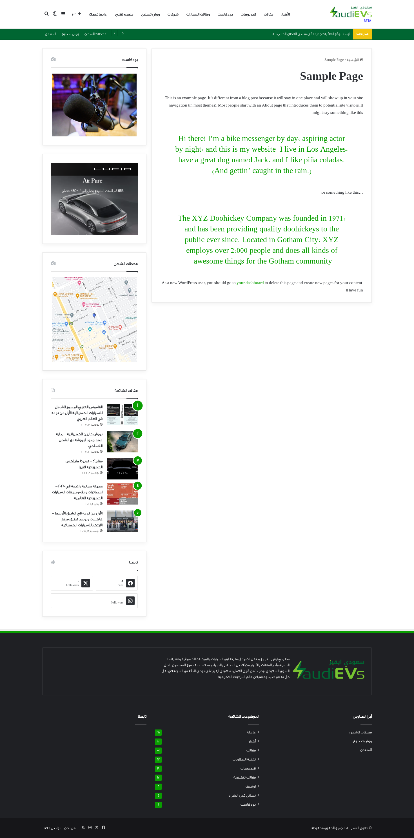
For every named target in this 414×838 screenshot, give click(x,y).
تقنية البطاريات (244, 759)
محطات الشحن (95, 34)
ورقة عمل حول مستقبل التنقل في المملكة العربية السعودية (307, 34)
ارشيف (251, 786)
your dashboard (250, 283)
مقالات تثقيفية (244, 777)
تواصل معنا (52, 828)
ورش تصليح (150, 14)
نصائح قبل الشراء (242, 795)
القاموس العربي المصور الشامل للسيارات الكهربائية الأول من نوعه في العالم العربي (77, 413)
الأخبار (285, 14)
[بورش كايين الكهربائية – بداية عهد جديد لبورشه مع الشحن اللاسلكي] (122, 441)
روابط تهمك (98, 14)
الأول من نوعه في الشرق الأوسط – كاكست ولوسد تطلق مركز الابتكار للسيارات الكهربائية (77, 519)
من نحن (69, 828)
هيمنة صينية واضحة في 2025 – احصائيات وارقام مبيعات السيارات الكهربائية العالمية (77, 492)
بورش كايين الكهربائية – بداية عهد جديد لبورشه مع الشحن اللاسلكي (79, 440)
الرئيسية (353, 60)
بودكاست (225, 14)
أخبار (252, 741)
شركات (173, 14)
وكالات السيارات (198, 14)
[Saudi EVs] (351, 14)
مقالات (268, 14)
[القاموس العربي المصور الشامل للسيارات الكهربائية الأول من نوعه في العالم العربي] (122, 414)
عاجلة (251, 732)
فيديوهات (248, 14)
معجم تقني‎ (124, 14)
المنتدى (50, 34)
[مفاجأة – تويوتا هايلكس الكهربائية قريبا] (122, 468)
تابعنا (142, 716)
